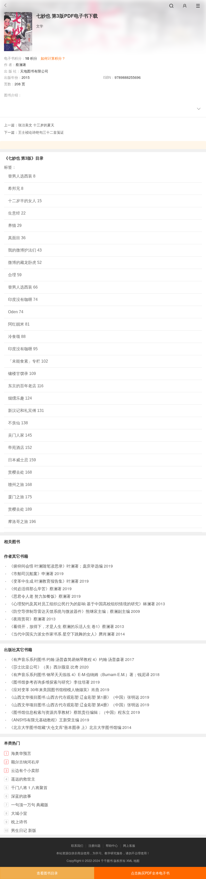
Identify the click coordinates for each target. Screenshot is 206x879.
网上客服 (129, 845)
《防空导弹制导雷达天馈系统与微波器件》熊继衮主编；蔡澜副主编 (69, 611)
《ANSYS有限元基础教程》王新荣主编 (44, 720)
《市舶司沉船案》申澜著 (31, 573)
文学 (39, 25)
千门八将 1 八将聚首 (29, 787)
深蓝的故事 (21, 796)
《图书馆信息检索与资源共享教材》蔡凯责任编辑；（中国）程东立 (69, 712)
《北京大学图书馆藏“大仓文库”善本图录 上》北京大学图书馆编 (65, 727)
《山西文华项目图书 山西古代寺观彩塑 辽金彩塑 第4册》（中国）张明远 (74, 705)
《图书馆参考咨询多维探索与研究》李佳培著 (49, 682)
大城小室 (19, 813)
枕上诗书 (19, 822)
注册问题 (94, 845)
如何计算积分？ (53, 58)
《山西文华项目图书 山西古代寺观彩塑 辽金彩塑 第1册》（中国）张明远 (74, 697)
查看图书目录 (47, 872)
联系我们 (77, 845)
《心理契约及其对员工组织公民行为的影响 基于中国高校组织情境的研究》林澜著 (82, 604)
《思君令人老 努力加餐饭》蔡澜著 (40, 596)
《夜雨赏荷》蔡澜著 (27, 619)
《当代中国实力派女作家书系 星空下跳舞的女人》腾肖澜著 (62, 634)
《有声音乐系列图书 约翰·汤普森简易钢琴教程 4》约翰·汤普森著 (66, 659)
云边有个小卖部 (25, 770)
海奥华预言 (21, 753)
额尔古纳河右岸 (25, 762)
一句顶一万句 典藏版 (29, 804)
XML (129, 860)
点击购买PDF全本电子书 (150, 872)
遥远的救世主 (23, 779)
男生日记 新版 (23, 830)
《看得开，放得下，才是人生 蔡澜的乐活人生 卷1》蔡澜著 (61, 626)
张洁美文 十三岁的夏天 (36, 124)
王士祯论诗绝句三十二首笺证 (41, 132)
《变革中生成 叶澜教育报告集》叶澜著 (44, 581)
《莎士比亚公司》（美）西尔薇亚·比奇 (44, 667)
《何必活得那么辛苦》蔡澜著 (35, 588)
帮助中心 (112, 845)
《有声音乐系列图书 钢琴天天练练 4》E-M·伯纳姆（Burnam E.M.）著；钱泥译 (79, 674)
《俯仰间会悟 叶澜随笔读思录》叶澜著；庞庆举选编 (56, 566)
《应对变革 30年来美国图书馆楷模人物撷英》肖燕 (54, 689)
